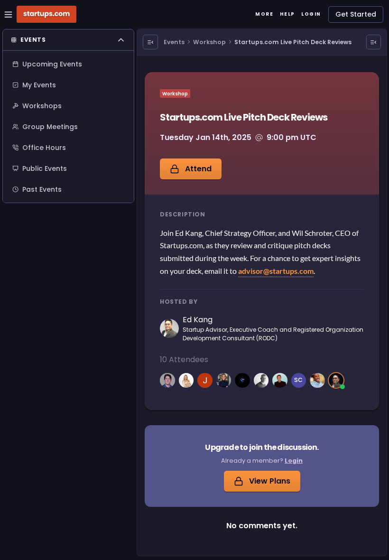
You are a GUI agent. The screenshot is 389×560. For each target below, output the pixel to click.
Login (294, 461)
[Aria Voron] (224, 380)
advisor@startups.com (276, 270)
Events (174, 42)
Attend (198, 168)
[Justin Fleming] (317, 380)
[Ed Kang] (336, 380)
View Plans (269, 481)
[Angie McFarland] (186, 380)
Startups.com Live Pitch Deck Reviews (293, 42)
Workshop (209, 42)
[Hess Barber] (261, 380)
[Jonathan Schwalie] (242, 380)
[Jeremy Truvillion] (205, 380)
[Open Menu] (150, 42)
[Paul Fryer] (167, 380)
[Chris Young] (279, 380)
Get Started (355, 14)
